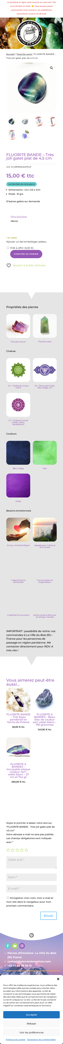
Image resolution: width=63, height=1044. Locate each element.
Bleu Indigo (18, 468)
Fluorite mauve (18, 341)
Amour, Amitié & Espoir (18, 545)
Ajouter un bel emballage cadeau (26, 241)
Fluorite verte (24, 54)
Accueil (10, 54)
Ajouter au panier (26, 254)
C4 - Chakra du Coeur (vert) (18, 387)
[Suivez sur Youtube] (15, 946)
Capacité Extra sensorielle (18, 581)
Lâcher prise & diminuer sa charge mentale (44, 616)
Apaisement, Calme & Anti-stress (44, 546)
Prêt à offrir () (22, 247)
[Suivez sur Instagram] (22, 946)
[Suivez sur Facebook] (8, 946)
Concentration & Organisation (45, 581)
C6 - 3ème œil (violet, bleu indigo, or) (45, 387)
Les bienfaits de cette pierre (21, 184)
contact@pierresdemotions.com (29, 961)
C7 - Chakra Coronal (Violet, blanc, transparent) (18, 422)
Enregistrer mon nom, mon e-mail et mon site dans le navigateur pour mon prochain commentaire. (29, 902)
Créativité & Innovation (18, 615)
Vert (45, 468)
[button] (51, 68)
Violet (18, 501)
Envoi (48, 916)
